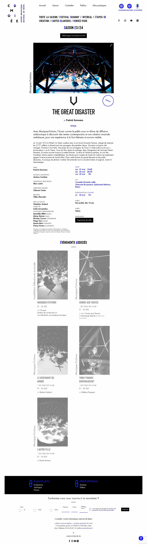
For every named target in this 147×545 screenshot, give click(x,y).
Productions (38, 485)
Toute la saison (48, 17)
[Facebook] (119, 20)
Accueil (42, 5)
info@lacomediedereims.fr (84, 528)
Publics (83, 5)
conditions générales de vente (82, 523)
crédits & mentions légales (63, 523)
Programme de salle (84, 220)
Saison (55, 5)
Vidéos (82, 487)
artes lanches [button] (62, 20)
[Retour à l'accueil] (16, 23)
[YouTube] (131, 20)
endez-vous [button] (80, 20)
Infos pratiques (99, 5)
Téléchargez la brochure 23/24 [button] (73, 36)
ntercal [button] (87, 17)
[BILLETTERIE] (129, 6)
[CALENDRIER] (121, 6)
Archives (83, 485)
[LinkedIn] (138, 20)
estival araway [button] (69, 17)
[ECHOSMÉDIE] (137, 6)
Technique (38, 487)
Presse (36, 490)
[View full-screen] (111, 45)
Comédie (69, 5)
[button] (108, 100)
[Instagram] (125, 20)
